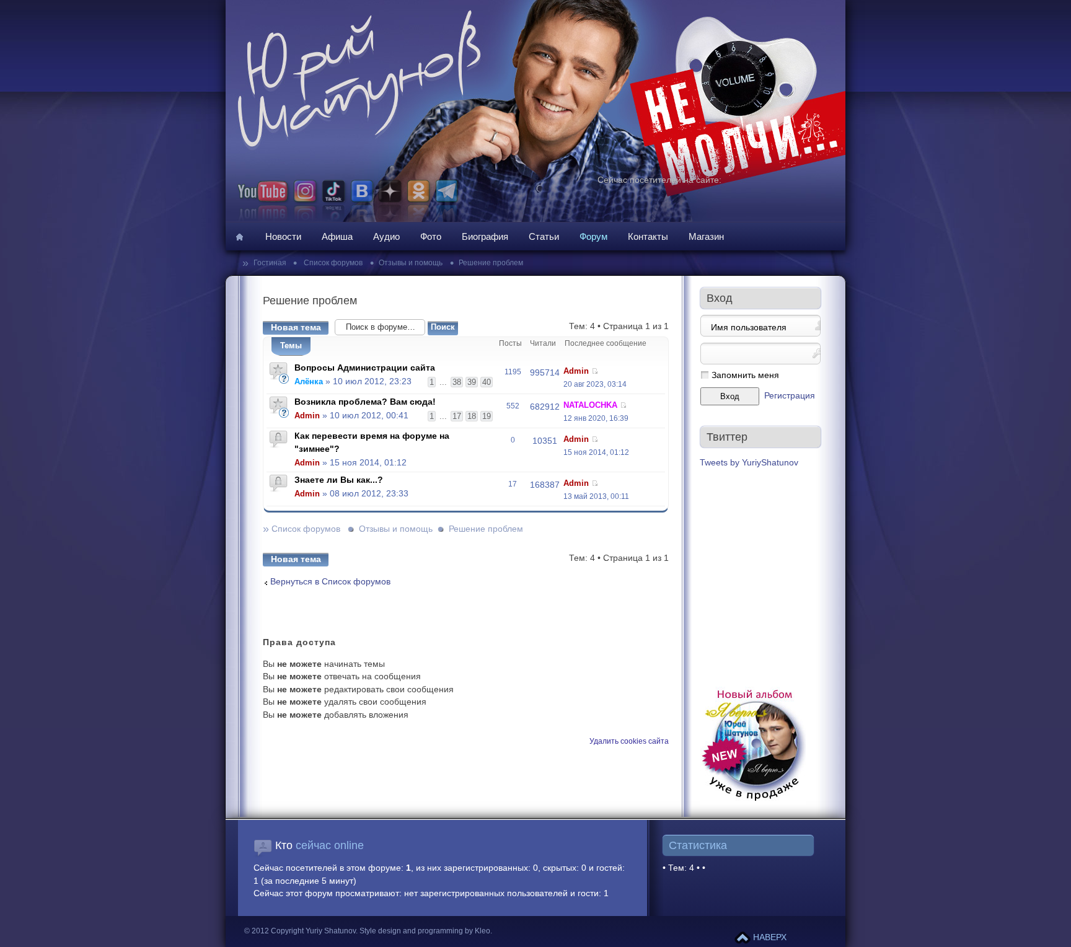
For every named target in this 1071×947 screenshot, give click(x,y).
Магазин (706, 236)
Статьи (544, 236)
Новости (283, 236)
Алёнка (308, 381)
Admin (576, 371)
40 (486, 382)
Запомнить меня (745, 375)
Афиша (337, 236)
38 (456, 382)
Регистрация (789, 395)
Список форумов (332, 262)
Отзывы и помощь (411, 262)
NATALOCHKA (590, 405)
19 (486, 416)
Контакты (648, 236)
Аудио (386, 236)
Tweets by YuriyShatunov (749, 462)
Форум (593, 236)
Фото (430, 236)
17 (456, 416)
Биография (485, 236)
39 (471, 382)
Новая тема (296, 327)
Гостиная (270, 262)
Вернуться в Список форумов (330, 581)
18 (471, 416)
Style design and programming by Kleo (424, 931)
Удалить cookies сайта (629, 741)
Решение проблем (491, 262)
